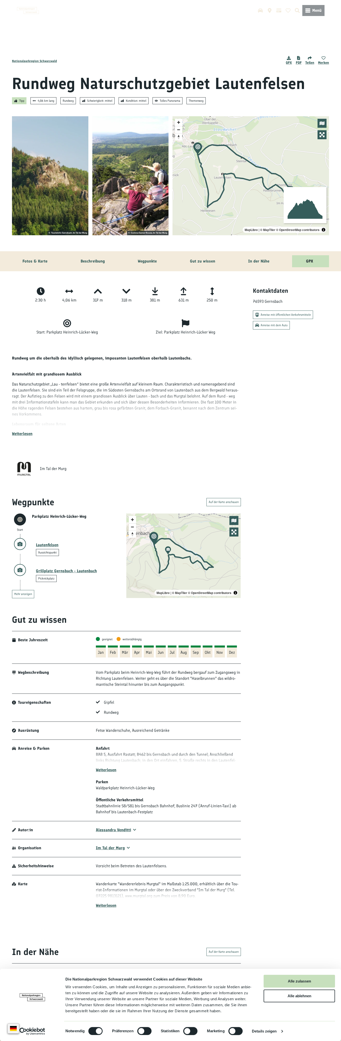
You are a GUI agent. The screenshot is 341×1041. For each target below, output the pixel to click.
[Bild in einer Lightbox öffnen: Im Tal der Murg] (24, 469)
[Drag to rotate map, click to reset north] (178, 136)
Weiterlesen (22, 433)
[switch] (144, 1031)
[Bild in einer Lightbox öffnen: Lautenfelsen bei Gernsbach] (50, 175)
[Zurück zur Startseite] (28, 10)
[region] (250, 175)
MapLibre (251, 230)
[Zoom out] (178, 129)
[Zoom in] (178, 122)
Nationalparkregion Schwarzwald (34, 61)
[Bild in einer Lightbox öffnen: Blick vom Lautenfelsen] (130, 175)
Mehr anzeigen (23, 594)
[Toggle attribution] (324, 230)
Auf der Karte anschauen (224, 502)
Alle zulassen (299, 981)
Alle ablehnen (299, 996)
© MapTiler (267, 230)
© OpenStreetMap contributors (298, 230)
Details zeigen (264, 1031)
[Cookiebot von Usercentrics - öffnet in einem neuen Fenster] (32, 1031)
